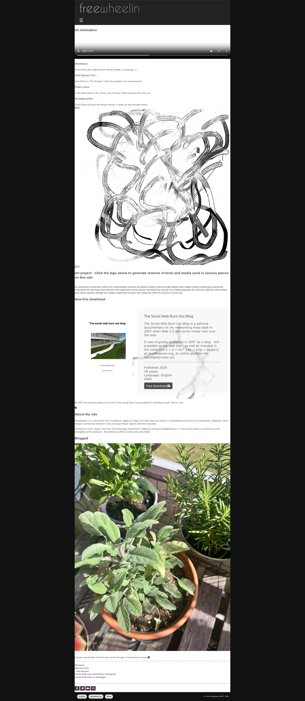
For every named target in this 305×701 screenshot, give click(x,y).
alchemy (110, 289)
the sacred (162, 289)
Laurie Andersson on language (90, 677)
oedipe (111, 292)
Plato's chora (82, 86)
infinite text (107, 287)
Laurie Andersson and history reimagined (95, 674)
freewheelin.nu (96, 696)
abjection (209, 289)
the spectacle (93, 289)
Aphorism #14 (82, 668)
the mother (142, 292)
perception (142, 287)
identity (99, 292)
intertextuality (120, 287)
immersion (96, 287)
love (106, 292)
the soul (196, 289)
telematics (152, 289)
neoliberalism (206, 287)
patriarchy (218, 287)
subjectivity (121, 292)
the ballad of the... (85, 98)
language (186, 289)
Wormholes (81, 63)
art (76, 287)
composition (84, 287)
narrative (131, 287)
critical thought (163, 287)
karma (134, 289)
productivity (80, 289)
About (109, 696)
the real (162, 292)
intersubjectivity (123, 289)
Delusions (80, 665)
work (103, 289)
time (202, 289)
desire (83, 292)
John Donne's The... (86, 75)
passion (142, 289)
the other (152, 292)
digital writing (192, 287)
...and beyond (81, 671)
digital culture (178, 287)
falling (178, 289)
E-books (82, 696)
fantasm (91, 292)
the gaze (131, 292)
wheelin (109, 8)
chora (171, 289)
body (77, 292)
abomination (221, 289)
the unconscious (174, 292)
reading (152, 287)
